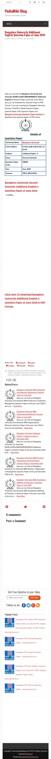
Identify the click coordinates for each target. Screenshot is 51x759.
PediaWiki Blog (16, 11)
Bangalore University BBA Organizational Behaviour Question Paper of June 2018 (30, 414)
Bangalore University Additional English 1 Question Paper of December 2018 (28, 436)
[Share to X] (12, 380)
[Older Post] (44, 507)
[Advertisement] (25, 67)
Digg (32, 366)
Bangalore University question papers (28, 373)
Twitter (32, 363)
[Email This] (7, 380)
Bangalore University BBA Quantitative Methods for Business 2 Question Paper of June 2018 (31, 482)
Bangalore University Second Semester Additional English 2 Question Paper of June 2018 (22, 186)
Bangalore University (30, 142)
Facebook (21, 363)
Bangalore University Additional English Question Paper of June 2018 (25, 33)
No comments (28, 39)
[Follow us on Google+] (33, 607)
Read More (17, 406)
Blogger (30, 754)
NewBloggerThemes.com (29, 757)
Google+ (11, 366)
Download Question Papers (31, 375)
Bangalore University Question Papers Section (23, 114)
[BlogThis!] (9, 380)
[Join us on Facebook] (24, 607)
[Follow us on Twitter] (28, 607)
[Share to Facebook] (14, 380)
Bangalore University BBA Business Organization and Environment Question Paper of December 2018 (30, 460)
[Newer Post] (6, 507)
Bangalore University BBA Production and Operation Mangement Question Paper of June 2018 (31, 392)
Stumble (22, 366)
